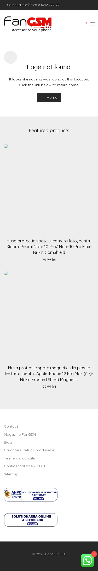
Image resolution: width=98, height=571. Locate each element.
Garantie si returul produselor (29, 450)
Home (51, 97)
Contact (11, 426)
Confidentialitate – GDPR (25, 466)
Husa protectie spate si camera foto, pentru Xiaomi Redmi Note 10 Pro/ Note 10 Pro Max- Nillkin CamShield (49, 246)
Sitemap (11, 474)
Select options (49, 260)
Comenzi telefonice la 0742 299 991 (34, 5)
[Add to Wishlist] (88, 149)
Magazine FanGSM (20, 434)
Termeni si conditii (19, 458)
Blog (8, 442)
